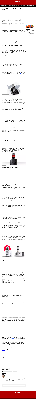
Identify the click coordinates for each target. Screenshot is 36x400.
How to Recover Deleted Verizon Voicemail (13, 182)
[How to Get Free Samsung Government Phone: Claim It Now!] (18, 5)
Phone (21, 73)
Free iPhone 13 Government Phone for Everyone (5, 5)
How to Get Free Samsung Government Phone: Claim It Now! (22, 5)
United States (7, 43)
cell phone (7, 146)
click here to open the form (18, 367)
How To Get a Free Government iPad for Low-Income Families (14, 5)
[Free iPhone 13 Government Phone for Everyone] (1, 5)
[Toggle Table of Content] (8, 369)
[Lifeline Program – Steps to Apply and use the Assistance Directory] (27, 5)
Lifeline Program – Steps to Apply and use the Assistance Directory (31, 5)
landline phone (13, 338)
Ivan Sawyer (3, 10)
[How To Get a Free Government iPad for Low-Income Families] (10, 5)
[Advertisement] (14, 15)
